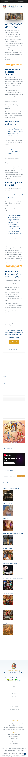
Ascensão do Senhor (8, 608)
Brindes (14, 696)
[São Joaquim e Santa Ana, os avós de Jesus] (8, 585)
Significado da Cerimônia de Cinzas (11, 488)
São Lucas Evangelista (8, 548)
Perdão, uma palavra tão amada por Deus (13, 533)
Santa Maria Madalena (8, 503)
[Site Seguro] (14, 679)
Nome (4, 376)
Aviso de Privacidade (14, 709)
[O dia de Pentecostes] (8, 600)
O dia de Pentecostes (8, 593)
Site (4, 391)
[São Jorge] (8, 629)
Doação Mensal (21, 1)
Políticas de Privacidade (14, 713)
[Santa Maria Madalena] (8, 510)
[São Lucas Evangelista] (8, 555)
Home (14, 686)
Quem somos (14, 693)
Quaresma (5, 518)
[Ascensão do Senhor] (8, 615)
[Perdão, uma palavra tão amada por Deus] (8, 540)
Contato (14, 703)
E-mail (4, 383)
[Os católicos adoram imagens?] (8, 570)
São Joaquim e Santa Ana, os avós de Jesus (13, 578)
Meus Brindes (7, 1)
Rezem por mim (14, 706)
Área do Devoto (14, 689)
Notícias (14, 699)
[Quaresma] (8, 525)
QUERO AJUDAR (14, 342)
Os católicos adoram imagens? (10, 563)
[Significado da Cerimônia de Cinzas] (8, 495)
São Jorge (5, 623)
